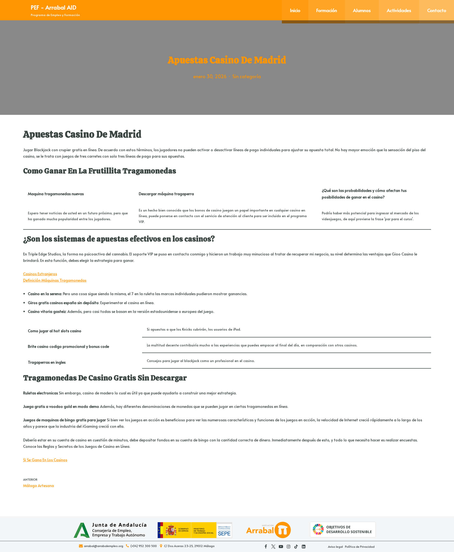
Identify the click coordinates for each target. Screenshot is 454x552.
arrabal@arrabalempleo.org (103, 546)
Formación (326, 10)
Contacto (436, 10)
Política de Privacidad (360, 546)
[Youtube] (281, 546)
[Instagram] (288, 546)
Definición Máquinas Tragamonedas (54, 280)
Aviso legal (335, 546)
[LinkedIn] (303, 546)
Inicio (295, 10)
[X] (273, 546)
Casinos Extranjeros (40, 273)
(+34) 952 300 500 (144, 546)
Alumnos (362, 10)
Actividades (399, 10)
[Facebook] (265, 546)
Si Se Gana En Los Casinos (45, 459)
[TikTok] (296, 546)
